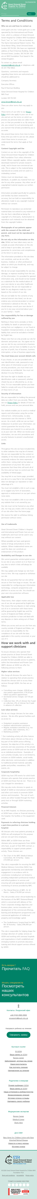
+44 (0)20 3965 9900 (18, 1015)
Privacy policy (30, 1175)
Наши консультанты (18, 1064)
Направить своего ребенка (18, 1101)
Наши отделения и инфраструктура (18, 1092)
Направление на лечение (18, 1070)
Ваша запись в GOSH (18, 1055)
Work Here (18, 1123)
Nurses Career (18, 1058)
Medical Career (18, 1119)
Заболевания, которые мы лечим (18, 1061)
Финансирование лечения (18, 1095)
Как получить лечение (18, 1067)
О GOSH (18, 1051)
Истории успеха (18, 1146)
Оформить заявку (18, 1035)
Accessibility (20, 1175)
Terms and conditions (8, 1175)
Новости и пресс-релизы (18, 1143)
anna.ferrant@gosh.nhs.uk (11, 102)
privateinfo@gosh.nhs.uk (18, 1018)
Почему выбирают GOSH (18, 1085)
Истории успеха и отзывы (18, 1098)
